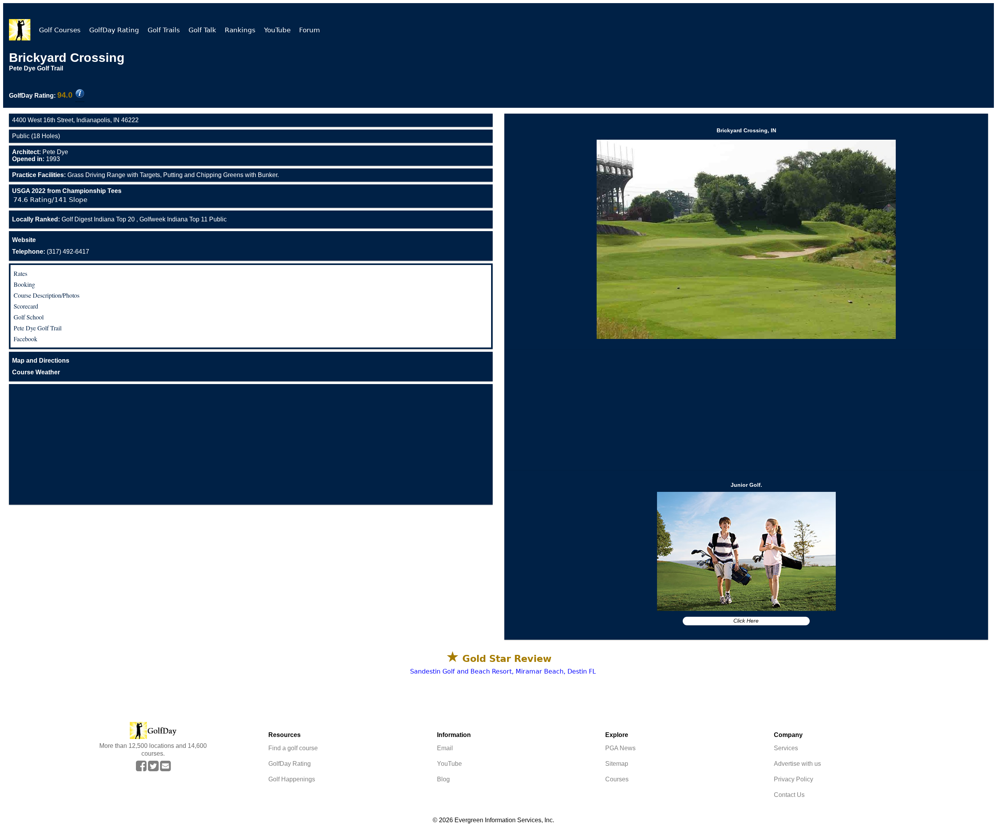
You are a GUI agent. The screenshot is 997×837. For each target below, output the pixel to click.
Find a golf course (293, 748)
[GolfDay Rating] (80, 94)
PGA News (620, 748)
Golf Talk (202, 30)
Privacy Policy (793, 779)
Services (786, 748)
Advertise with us (797, 763)
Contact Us (789, 794)
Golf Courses (60, 30)
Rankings (240, 30)
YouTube (277, 30)
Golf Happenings (291, 779)
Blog (443, 779)
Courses (617, 779)
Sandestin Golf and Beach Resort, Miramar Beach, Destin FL (503, 671)
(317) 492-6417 (50, 251)
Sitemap (616, 763)
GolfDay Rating (114, 30)
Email (445, 748)
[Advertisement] (250, 444)
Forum (309, 30)
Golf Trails (164, 30)
